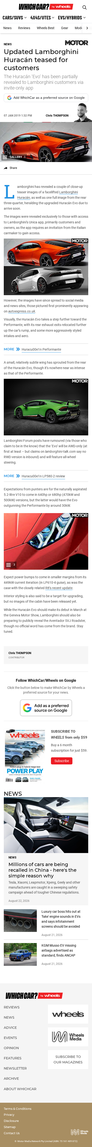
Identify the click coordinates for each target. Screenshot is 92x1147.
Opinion (11, 1048)
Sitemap (10, 1127)
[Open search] (84, 7)
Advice (10, 1027)
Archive (11, 1078)
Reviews (24, 28)
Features (12, 1058)
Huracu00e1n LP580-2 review (43, 476)
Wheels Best (45, 28)
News (7, 28)
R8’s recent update (58, 588)
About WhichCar (20, 1089)
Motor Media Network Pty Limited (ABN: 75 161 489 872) (47, 1141)
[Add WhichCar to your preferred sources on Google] (46, 708)
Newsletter (15, 1068)
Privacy (9, 1114)
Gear (64, 28)
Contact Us (12, 1133)
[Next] (87, 28)
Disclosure (11, 1121)
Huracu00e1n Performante (41, 349)
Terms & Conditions (17, 1109)
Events (10, 1038)
